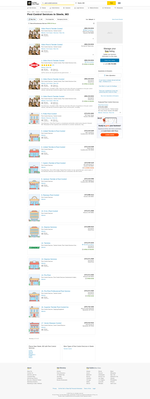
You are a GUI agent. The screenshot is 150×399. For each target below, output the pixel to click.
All (41, 19)
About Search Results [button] (117, 19)
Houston (100, 373)
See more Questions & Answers (110, 96)
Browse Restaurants (62, 380)
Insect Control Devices (59, 325)
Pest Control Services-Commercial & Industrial (74, 62)
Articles (59, 371)
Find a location (90, 62)
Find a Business (61, 373)
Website (43, 32)
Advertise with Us (31, 374)
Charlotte (88, 378)
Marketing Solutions (32, 381)
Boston (88, 376)
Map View (33, 19)
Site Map (59, 376)
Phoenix (112, 381)
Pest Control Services (47, 30)
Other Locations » (89, 30)
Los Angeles (101, 380)
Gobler (30, 356)
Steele (37, 12)
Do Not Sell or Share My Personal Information (70, 388)
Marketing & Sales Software (34, 383)
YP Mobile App (61, 374)
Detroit (100, 371)
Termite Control (57, 30)
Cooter (30, 350)
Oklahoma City (114, 376)
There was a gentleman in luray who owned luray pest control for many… (108, 91)
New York (112, 374)
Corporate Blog (31, 376)
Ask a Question (110, 75)
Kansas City (101, 376)
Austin (88, 373)
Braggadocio (32, 354)
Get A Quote (49, 32)
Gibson (30, 357)
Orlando (112, 378)
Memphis (100, 383)
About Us (29, 371)
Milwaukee (113, 373)
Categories (59, 378)
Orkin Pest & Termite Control (51, 28)
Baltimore (88, 374)
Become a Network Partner (34, 380)
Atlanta (88, 371)
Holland (31, 353)
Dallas (88, 381)
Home (28, 12)
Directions (56, 32)
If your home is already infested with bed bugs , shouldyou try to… (109, 81)
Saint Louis (113, 383)
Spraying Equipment (58, 309)
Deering (31, 352)
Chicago (88, 380)
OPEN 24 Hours (51, 23)
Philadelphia (113, 380)
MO (33, 12)
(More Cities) (97, 368)
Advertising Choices (32, 378)
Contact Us (30, 373)
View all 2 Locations (88, 244)
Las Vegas (101, 378)
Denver (88, 383)
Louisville (100, 381)
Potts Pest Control (103, 105)
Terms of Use (87, 388)
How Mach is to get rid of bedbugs (108, 86)
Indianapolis (101, 374)
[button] (119, 3)
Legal (94, 388)
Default (91, 19)
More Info (61, 32)
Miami (112, 371)
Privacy (55, 388)
